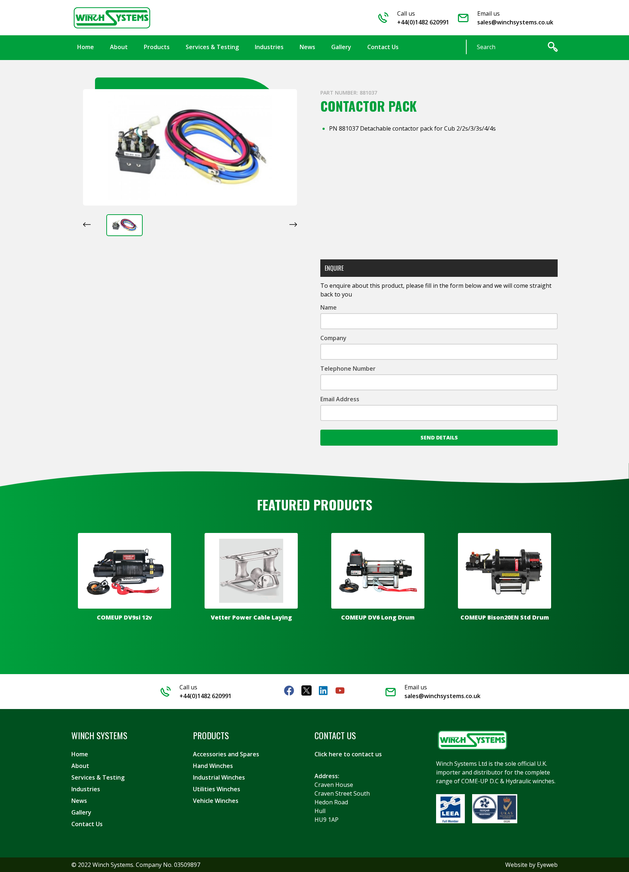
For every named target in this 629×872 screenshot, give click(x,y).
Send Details (439, 437)
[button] (124, 225)
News (79, 801)
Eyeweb (547, 865)
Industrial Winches (219, 777)
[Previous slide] (87, 224)
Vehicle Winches (215, 801)
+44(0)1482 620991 (423, 22)
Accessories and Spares (226, 754)
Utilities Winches (216, 789)
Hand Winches (213, 766)
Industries (85, 789)
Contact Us (87, 824)
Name (328, 307)
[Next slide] (293, 224)
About (80, 766)
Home (79, 754)
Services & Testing (97, 777)
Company (333, 338)
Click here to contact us (348, 754)
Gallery (81, 812)
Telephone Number (348, 369)
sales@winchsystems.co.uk (515, 22)
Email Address (339, 399)
